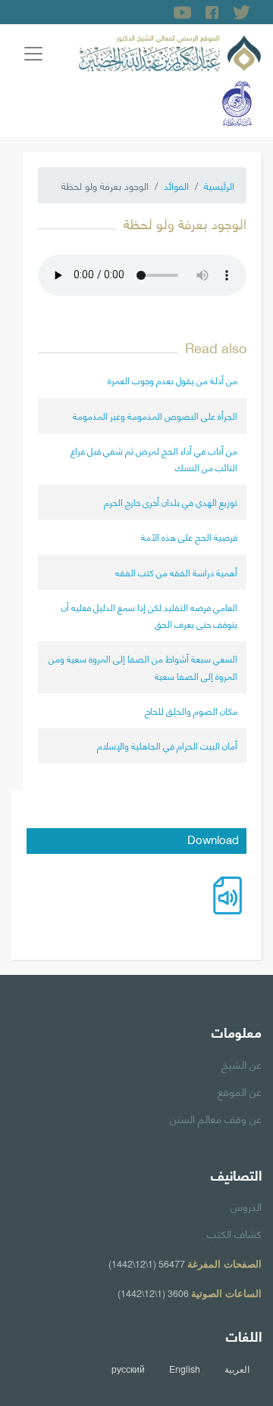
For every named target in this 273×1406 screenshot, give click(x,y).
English (184, 1369)
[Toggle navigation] (33, 54)
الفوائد (176, 185)
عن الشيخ (241, 1063)
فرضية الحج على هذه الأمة (189, 536)
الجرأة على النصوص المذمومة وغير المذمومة (155, 415)
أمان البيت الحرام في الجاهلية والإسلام (167, 745)
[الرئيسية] (170, 51)
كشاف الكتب (234, 1233)
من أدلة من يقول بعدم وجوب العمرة (172, 380)
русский (128, 1369)
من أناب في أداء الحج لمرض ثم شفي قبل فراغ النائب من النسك (154, 458)
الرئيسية (219, 185)
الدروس (246, 1205)
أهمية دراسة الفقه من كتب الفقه (176, 572)
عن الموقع (240, 1091)
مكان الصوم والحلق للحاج (191, 710)
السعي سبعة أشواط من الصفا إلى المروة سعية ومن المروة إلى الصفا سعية (143, 666)
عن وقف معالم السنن (216, 1118)
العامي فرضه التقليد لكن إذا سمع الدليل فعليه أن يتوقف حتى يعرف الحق (149, 615)
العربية (236, 1369)
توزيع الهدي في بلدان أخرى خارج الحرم (170, 502)
